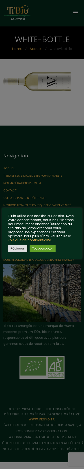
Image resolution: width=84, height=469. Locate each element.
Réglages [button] (18, 248)
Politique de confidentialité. (30, 240)
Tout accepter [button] (42, 248)
